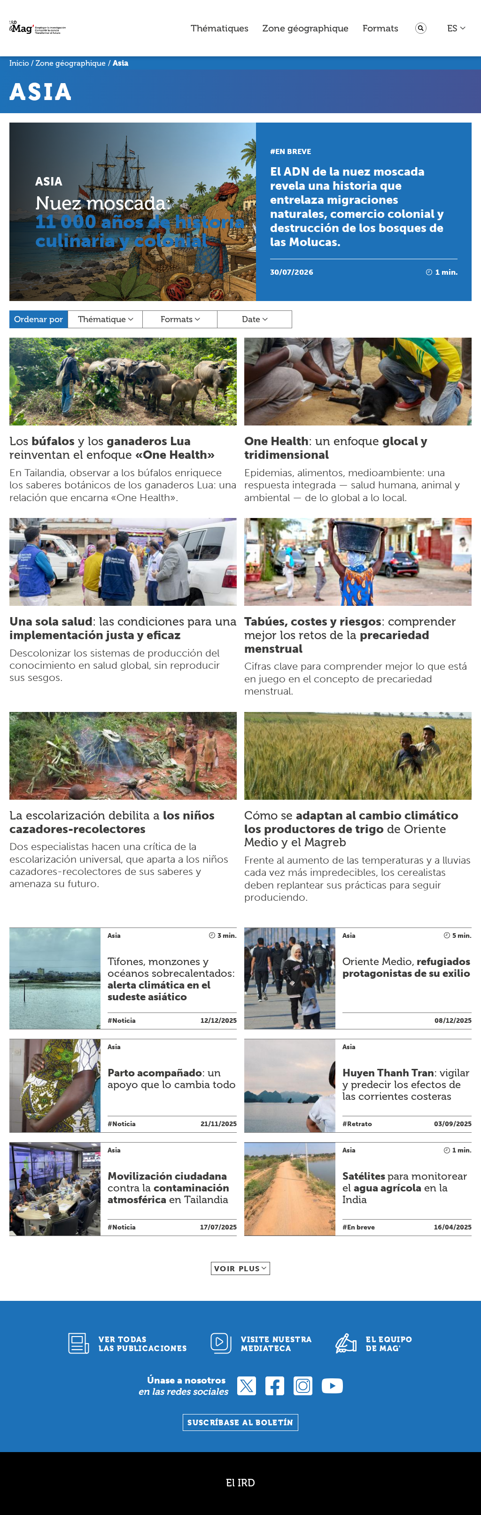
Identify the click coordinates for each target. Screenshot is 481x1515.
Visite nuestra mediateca (276, 1344)
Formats (380, 28)
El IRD (240, 1482)
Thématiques (219, 28)
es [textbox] (452, 28)
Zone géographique (306, 28)
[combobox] (457, 28)
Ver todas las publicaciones (143, 1344)
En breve (293, 151)
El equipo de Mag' (389, 1344)
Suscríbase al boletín (240, 1422)
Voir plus (237, 1268)
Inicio (19, 63)
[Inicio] (37, 28)
